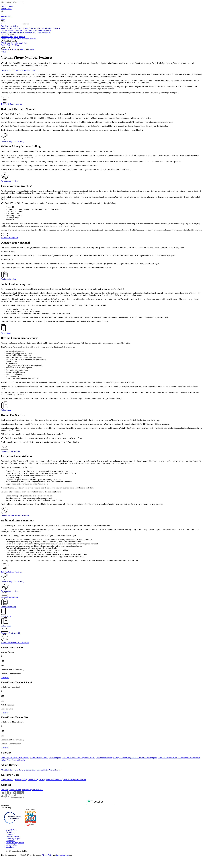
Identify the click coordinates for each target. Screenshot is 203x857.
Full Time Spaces (36, 28)
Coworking (35, 32)
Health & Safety (69, 780)
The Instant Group (12, 836)
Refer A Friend (80, 780)
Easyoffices (10, 832)
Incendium (10, 847)
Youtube (31, 49)
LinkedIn (22, 49)
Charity (3, 39)
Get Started (5, 678)
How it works (6, 70)
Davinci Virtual (11, 845)
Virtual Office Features (20, 28)
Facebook (5, 49)
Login (3, 4)
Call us (15, 26)
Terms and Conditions (54, 780)
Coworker (9, 834)
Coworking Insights (13, 839)
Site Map (15, 45)
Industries (9, 37)
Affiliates (20, 39)
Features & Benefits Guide (24, 70)
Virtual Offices (6, 758)
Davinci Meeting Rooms (15, 843)
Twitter (13, 49)
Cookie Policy (6, 45)
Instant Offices (11, 830)
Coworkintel (10, 841)
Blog (4, 52)
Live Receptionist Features (24, 30)
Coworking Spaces (150, 758)
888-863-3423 (6, 9)
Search (26, 24)
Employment (11, 39)
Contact (8, 43)
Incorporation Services (51, 28)
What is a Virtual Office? (39, 758)
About (3, 37)
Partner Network (30, 39)
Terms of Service (62, 855)
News (16, 37)
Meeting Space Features (22, 32)
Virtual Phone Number (43, 30)
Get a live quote (7, 26)
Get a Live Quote (7, 7)
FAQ (3, 43)
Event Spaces (45, 32)
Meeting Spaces (119, 758)
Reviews (22, 37)
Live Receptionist (68, 758)
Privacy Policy (21, 43)
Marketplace (173, 758)
